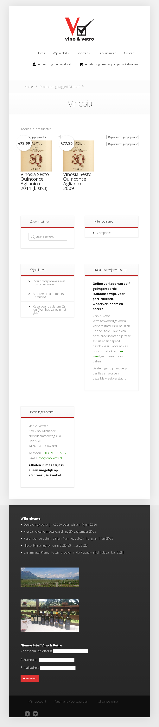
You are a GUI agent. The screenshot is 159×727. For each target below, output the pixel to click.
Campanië (104, 233)
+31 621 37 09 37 (54, 453)
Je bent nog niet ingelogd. (54, 64)
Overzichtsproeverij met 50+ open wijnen (49, 282)
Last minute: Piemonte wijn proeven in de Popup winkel (61, 552)
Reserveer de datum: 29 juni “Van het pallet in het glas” (49, 309)
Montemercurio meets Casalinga (48, 295)
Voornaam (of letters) (36, 651)
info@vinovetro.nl (50, 458)
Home (28, 87)
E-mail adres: (30, 667)
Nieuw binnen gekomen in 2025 (45, 545)
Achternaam (29, 659)
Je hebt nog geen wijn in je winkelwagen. (111, 64)
